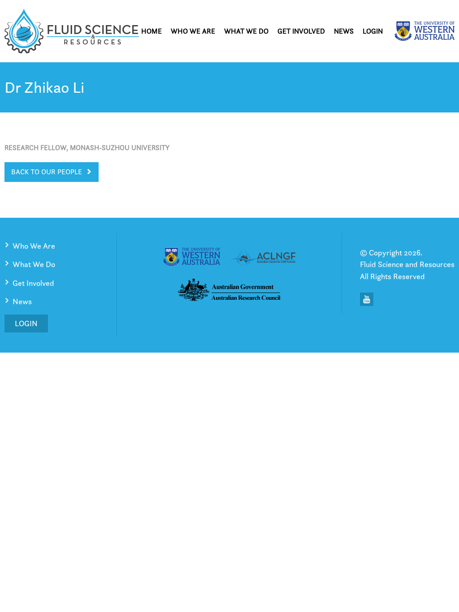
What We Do (246, 31)
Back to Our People (46, 172)
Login (373, 31)
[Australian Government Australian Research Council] (229, 291)
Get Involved (301, 31)
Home (151, 31)
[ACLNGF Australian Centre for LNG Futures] (263, 258)
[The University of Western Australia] (424, 31)
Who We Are (193, 31)
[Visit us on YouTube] (366, 299)
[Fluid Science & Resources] (71, 31)
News (344, 31)
